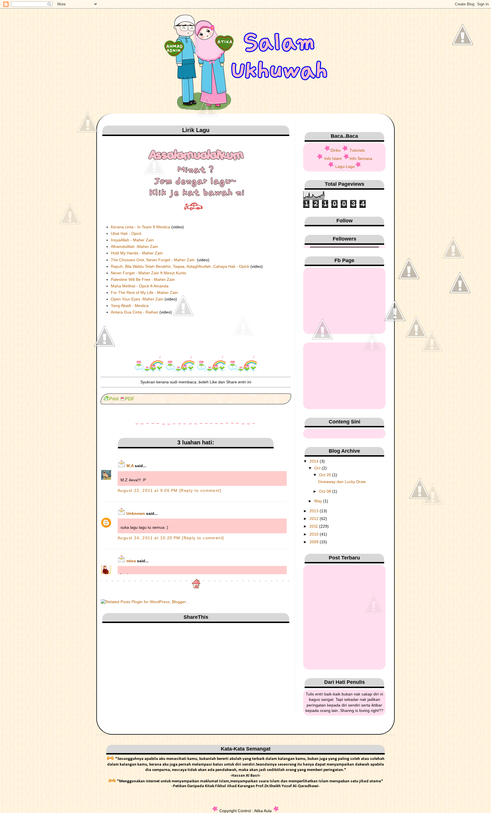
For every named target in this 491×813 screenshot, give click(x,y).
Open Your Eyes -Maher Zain (137, 299)
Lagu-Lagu (345, 166)
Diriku (335, 150)
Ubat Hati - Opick (126, 233)
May (318, 501)
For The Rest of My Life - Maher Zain (145, 292)
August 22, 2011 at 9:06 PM (148, 490)
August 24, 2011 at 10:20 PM (150, 538)
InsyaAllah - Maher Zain (132, 240)
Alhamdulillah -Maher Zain (134, 246)
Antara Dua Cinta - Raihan (134, 312)
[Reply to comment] (200, 490)
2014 (314, 461)
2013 (314, 511)
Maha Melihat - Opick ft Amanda (139, 286)
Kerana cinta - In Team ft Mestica (140, 227)
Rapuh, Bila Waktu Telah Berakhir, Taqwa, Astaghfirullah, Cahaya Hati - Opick (180, 266)
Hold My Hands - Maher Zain (137, 253)
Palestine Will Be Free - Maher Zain (143, 279)
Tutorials (357, 150)
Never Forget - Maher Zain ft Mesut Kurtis (148, 273)
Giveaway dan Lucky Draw (342, 481)
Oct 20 (325, 475)
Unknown (135, 513)
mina (131, 561)
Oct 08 (325, 491)
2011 (314, 526)
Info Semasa (360, 158)
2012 (314, 518)
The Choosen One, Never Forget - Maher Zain (153, 260)
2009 (314, 542)
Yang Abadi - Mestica (130, 305)
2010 (314, 534)
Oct (318, 468)
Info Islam (333, 158)
